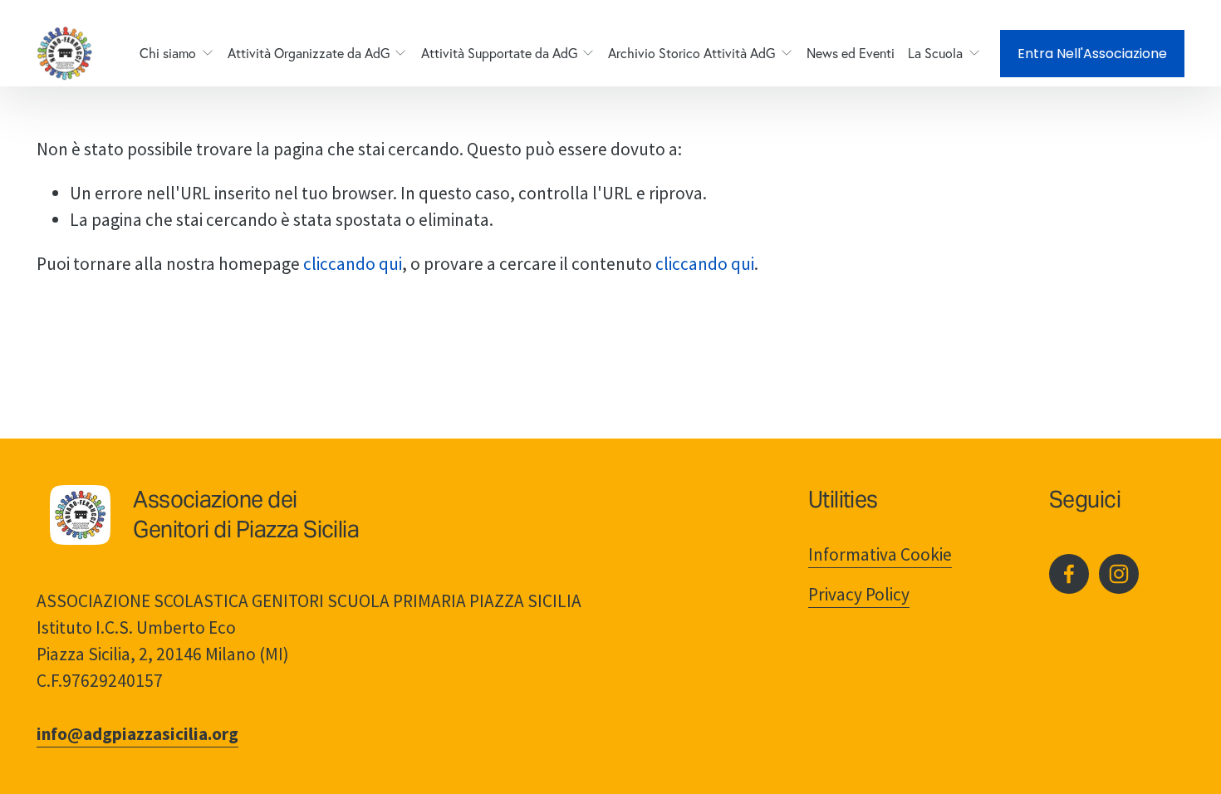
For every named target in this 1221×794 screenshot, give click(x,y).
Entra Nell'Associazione (1092, 53)
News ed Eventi (851, 53)
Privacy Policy (859, 594)
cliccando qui (352, 263)
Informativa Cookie (880, 554)
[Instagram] (1119, 574)
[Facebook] (1069, 574)
